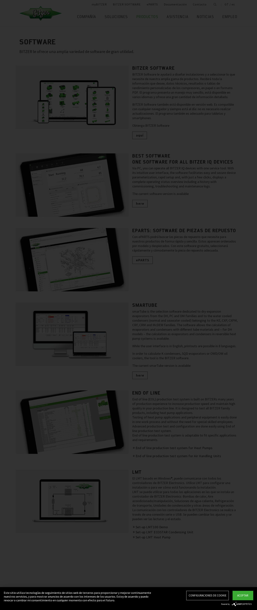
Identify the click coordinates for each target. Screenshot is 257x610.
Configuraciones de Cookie (207, 595)
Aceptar (242, 595)
